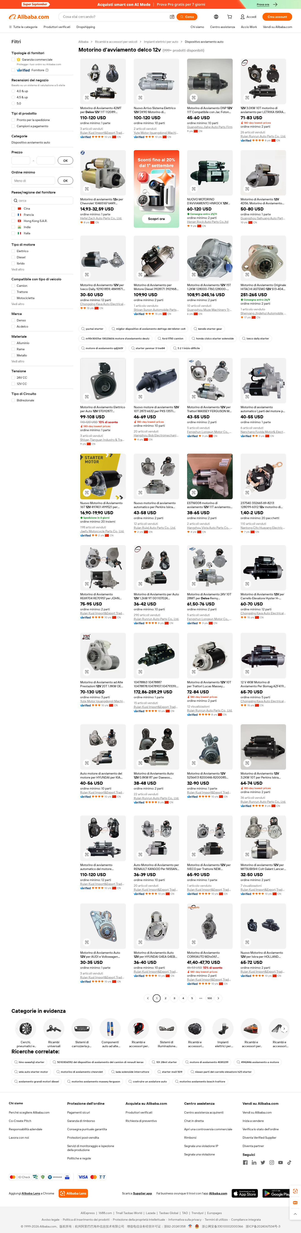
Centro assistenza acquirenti (203, 1112)
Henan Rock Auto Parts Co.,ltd (207, 222)
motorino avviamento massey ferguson (96, 1081)
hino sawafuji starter (31, 1062)
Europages (214, 1213)
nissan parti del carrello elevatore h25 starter (223, 1071)
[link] (295, 1191)
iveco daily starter (258, 338)
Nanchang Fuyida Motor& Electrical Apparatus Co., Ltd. (263, 432)
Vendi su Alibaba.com (257, 1112)
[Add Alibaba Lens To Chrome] (73, 1193)
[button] (172, 16)
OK (65, 160)
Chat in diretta (194, 1121)
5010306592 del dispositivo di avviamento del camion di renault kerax (100, 1062)
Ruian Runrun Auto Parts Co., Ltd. (263, 136)
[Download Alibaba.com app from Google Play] (277, 1193)
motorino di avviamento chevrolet (82, 1071)
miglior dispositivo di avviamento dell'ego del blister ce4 (150, 328)
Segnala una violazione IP (201, 1146)
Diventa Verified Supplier (259, 1137)
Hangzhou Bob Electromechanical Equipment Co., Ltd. (156, 435)
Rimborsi (190, 1137)
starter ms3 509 (172, 1071)
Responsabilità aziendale (25, 1129)
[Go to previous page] (148, 998)
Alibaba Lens (31, 1193)
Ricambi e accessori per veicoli (116, 41)
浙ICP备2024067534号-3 (263, 1226)
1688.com (105, 1213)
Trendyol (197, 1213)
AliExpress (88, 1213)
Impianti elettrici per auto (161, 41)
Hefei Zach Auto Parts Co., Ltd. (101, 218)
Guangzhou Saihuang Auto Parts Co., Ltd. (263, 218)
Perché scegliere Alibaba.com (29, 1112)
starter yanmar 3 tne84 (150, 348)
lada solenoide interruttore (132, 1071)
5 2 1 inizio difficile (189, 348)
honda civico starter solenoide (215, 338)
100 (209, 998)
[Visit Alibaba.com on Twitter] (263, 1162)
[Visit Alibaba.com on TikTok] (289, 1162)
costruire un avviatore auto (150, 1081)
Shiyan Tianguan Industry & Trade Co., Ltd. (103, 439)
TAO (185, 1213)
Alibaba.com (218, 1193)
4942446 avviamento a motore (260, 1062)
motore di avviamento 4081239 (209, 1062)
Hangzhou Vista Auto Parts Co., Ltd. (210, 527)
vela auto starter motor (33, 1071)
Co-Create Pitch (20, 1121)
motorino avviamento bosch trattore (202, 1081)
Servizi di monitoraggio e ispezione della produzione (90, 1148)
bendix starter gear (210, 328)
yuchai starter (94, 328)
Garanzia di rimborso (81, 1121)
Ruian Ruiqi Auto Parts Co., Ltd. (155, 527)
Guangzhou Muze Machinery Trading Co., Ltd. (210, 309)
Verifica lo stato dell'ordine (261, 1129)
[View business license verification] (190, 1226)
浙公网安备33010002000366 (222, 1226)
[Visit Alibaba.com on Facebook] (245, 1162)
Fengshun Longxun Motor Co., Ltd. (210, 432)
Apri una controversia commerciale (208, 1129)
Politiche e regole (79, 1158)
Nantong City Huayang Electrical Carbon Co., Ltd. (263, 527)
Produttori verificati (139, 1112)
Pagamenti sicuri (78, 1112)
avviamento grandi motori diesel (39, 1081)
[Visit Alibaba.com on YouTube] (280, 1162)
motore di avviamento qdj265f (104, 348)
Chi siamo (16, 1103)
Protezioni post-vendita (83, 1137)
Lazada (150, 1213)
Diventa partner (253, 1146)
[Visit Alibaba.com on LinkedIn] (254, 1162)
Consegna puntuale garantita (87, 1129)
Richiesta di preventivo (141, 1121)
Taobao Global (168, 1213)
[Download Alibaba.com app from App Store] (245, 1193)
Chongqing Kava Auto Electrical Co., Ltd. (103, 304)
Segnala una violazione (199, 1154)
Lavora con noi (19, 1137)
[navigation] (42, 520)
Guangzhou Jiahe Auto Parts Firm (209, 127)
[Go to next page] (218, 998)
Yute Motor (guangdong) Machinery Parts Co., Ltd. (156, 132)
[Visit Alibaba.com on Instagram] (271, 1162)
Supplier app (142, 1193)
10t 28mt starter (166, 1062)
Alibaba (83, 41)
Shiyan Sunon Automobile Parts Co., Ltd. (156, 309)
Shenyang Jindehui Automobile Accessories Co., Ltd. (263, 313)
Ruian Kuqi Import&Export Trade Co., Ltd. (103, 132)
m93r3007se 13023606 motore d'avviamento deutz (117, 338)
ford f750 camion (172, 338)
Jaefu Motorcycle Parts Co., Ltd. (102, 531)
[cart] (230, 17)
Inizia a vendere (253, 1121)
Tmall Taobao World (129, 1213)
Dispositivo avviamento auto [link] (204, 41)
